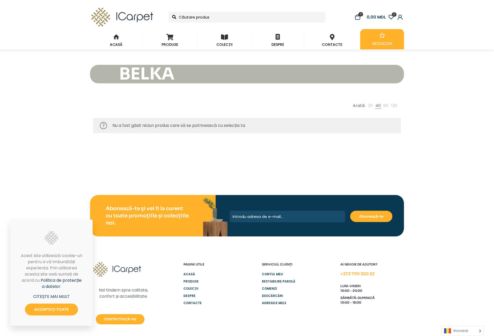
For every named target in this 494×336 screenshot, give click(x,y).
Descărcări (272, 296)
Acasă (189, 274)
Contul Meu (272, 274)
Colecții (190, 288)
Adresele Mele (274, 303)
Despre (189, 296)
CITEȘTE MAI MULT (51, 296)
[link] (370, 106)
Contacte (192, 303)
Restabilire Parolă (278, 281)
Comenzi (269, 288)
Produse (191, 281)
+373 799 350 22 (357, 274)
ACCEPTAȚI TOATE (51, 309)
